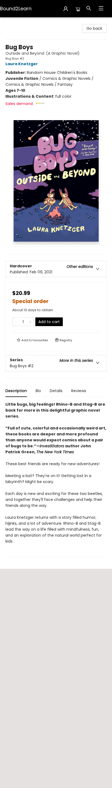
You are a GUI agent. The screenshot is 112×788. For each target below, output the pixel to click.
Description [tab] (16, 390)
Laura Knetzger (21, 64)
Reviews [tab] (78, 390)
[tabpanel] (56, 479)
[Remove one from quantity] (16, 322)
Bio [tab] (38, 390)
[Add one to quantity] (30, 322)
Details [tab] (56, 390)
